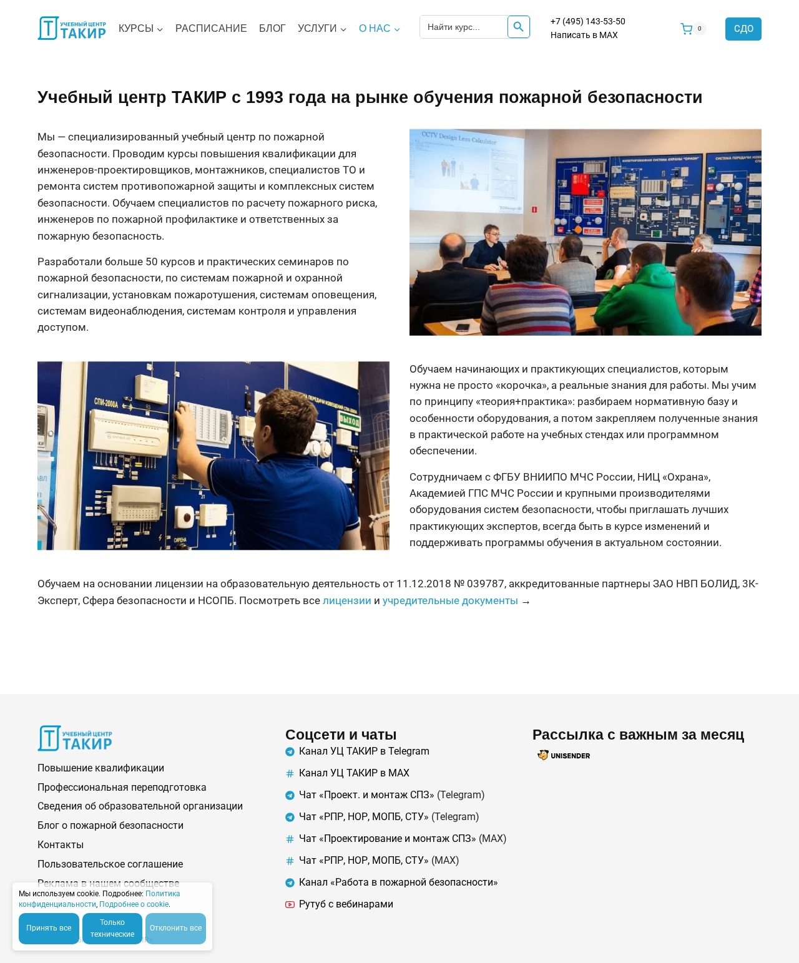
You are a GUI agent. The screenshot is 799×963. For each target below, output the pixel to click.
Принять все (48, 928)
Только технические (112, 928)
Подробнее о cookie (134, 904)
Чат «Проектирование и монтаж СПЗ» (387, 838)
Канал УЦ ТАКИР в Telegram (364, 751)
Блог (272, 28)
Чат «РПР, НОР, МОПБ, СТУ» (364, 817)
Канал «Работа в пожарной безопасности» (398, 882)
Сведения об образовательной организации (140, 806)
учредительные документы (450, 600)
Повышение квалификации (100, 768)
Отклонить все (176, 928)
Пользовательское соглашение (110, 864)
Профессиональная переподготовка (122, 787)
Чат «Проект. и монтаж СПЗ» (366, 795)
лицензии (347, 600)
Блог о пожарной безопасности (110, 825)
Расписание (211, 28)
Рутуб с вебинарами (346, 904)
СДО (743, 28)
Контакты (60, 845)
